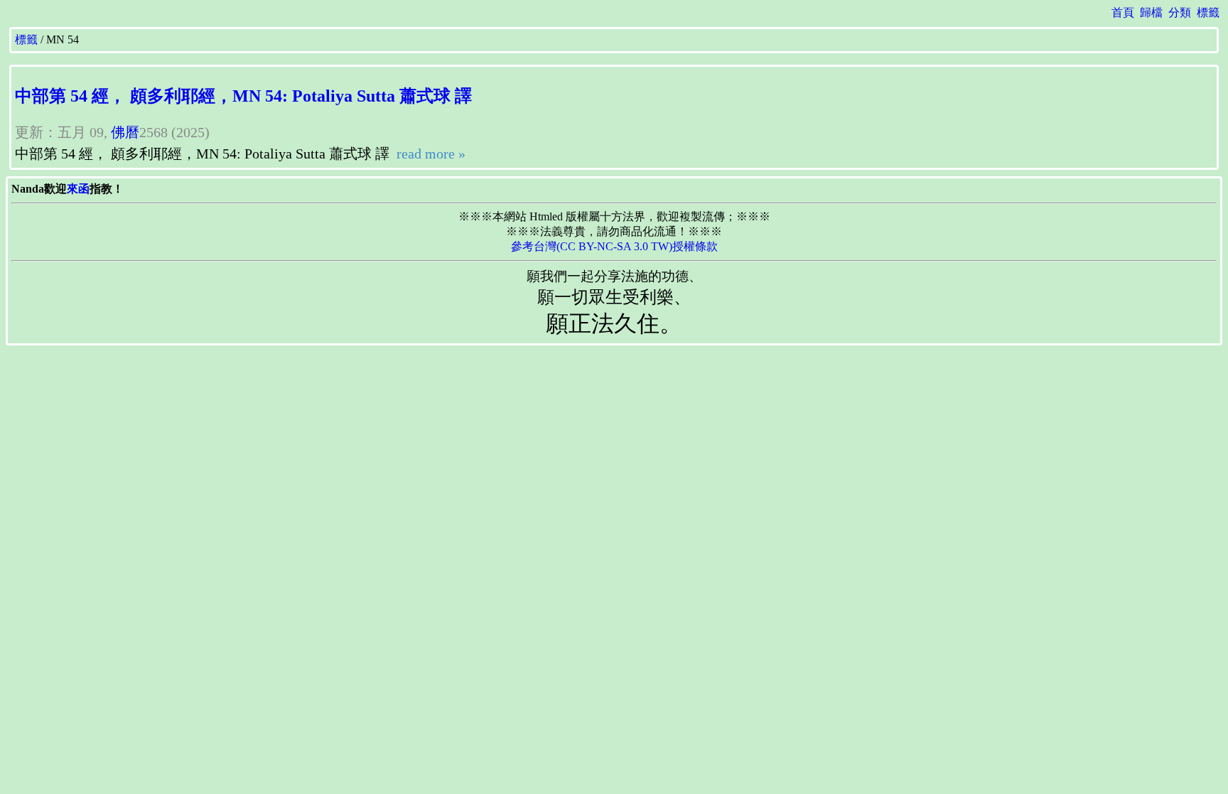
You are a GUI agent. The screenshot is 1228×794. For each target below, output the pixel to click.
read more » (429, 153)
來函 (78, 189)
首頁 (1122, 12)
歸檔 (1151, 12)
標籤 (1208, 12)
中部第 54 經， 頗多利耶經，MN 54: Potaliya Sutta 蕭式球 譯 (243, 96)
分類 (1179, 12)
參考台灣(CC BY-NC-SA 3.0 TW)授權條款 (614, 246)
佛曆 (125, 132)
